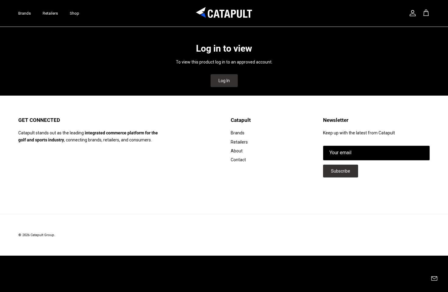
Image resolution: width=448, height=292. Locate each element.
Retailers (50, 13)
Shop (74, 13)
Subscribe (340, 171)
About (237, 150)
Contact (238, 159)
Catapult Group (42, 235)
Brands (24, 13)
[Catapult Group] (224, 13)
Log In (224, 80)
